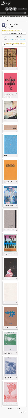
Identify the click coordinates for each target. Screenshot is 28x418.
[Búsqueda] (25, 13)
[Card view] (17, 37)
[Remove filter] (21, 30)
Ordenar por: (6, 39)
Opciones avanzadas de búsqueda (14, 33)
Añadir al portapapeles (16, 68)
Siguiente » (22, 412)
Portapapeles (7, 9)
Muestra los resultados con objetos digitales (14, 45)
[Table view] (20, 37)
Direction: (17, 39)
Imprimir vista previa (8, 37)
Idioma (11, 9)
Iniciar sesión (22, 8)
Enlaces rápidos (15, 9)
